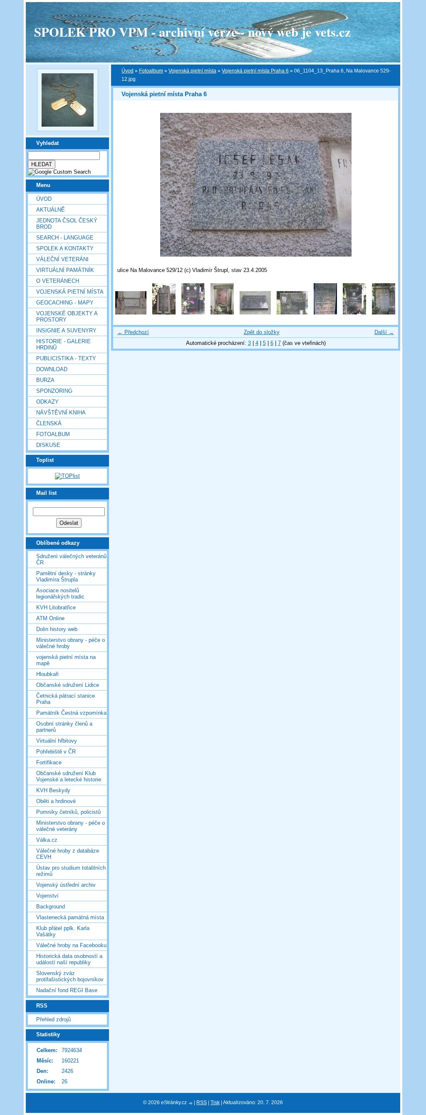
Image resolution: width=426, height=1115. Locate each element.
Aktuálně (50, 210)
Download (51, 369)
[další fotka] (384, 185)
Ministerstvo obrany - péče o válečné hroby (70, 643)
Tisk (215, 1102)
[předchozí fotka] (126, 185)
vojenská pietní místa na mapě (66, 660)
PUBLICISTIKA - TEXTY (66, 358)
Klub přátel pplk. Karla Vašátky (62, 931)
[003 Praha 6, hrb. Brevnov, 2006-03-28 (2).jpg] (193, 312)
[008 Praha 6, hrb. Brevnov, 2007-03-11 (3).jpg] (354, 312)
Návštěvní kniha (61, 412)
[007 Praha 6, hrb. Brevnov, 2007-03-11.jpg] (325, 312)
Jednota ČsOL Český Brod (66, 223)
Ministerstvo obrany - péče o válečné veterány (70, 826)
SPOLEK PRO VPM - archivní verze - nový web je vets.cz (192, 31)
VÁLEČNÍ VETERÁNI (62, 259)
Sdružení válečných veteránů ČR (71, 559)
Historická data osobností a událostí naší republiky (69, 959)
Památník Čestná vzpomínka (71, 713)
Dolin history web (56, 629)
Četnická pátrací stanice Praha (65, 699)
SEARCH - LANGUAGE (65, 237)
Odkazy (47, 402)
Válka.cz (46, 840)
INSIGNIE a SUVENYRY (66, 330)
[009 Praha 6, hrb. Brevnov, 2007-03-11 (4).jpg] (383, 312)
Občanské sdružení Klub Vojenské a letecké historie (68, 776)
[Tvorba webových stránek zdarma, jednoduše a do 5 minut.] (191, 1103)
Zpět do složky (262, 332)
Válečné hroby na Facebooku (71, 945)
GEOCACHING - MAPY (65, 302)
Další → (384, 332)
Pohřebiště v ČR (56, 751)
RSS (201, 1102)
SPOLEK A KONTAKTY (65, 248)
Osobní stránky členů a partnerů (64, 727)
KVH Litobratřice (56, 607)
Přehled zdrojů (53, 1019)
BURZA (45, 380)
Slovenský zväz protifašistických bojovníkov (70, 976)
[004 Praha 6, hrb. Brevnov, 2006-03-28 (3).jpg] (222, 312)
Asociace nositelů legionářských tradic (60, 593)
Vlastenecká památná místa (70, 917)
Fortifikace (49, 762)
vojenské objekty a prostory (66, 316)
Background (50, 906)
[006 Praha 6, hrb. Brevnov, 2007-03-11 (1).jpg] (292, 312)
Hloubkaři (47, 674)
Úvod (44, 199)
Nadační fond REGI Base (66, 990)
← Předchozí (133, 332)
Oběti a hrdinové (56, 801)
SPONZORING (54, 391)
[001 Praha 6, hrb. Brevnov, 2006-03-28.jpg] (130, 312)
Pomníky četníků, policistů (68, 812)
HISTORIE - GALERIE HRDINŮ (63, 344)
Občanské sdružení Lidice (67, 685)
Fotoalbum (53, 434)
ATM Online (50, 618)
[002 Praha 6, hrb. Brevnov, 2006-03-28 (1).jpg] (164, 312)
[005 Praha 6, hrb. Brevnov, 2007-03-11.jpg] (255, 312)
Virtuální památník (65, 270)
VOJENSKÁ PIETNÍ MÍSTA (70, 292)
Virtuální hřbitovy (56, 741)
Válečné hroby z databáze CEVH (67, 854)
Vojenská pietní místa (192, 70)
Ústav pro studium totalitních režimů (71, 871)
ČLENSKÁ (49, 423)
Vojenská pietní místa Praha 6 (255, 70)
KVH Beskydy (53, 790)
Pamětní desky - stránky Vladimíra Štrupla (66, 576)
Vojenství (47, 896)
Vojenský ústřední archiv (66, 885)
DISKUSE (48, 445)
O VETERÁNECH (57, 281)
